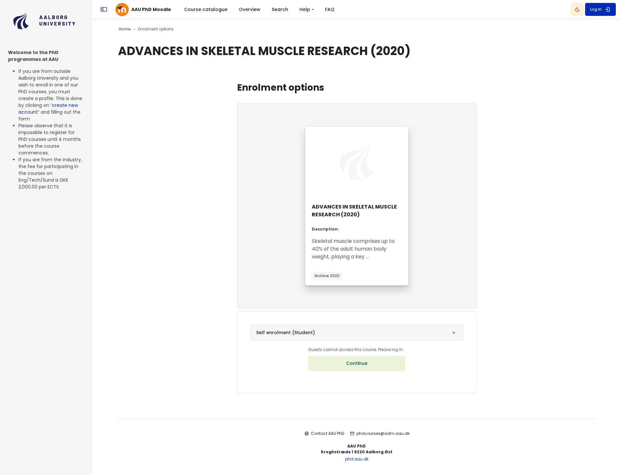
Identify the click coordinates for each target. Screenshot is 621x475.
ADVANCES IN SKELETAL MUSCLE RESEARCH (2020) (354, 210)
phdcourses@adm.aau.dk (382, 433)
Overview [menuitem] (249, 9)
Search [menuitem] (280, 9)
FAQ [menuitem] (329, 9)
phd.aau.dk (356, 459)
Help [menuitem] (305, 9)
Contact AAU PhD (327, 433)
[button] (356, 332)
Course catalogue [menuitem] (205, 9)
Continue (356, 363)
